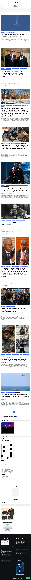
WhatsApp (28, 578)
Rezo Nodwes (4, 37)
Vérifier (3, 460)
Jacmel (8, 431)
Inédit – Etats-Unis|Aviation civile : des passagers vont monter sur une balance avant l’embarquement (13, 310)
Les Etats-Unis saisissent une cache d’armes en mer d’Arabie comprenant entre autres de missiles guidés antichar (15, 396)
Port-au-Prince (8, 429)
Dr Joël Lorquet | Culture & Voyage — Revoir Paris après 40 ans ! (22, 553)
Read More (4, 45)
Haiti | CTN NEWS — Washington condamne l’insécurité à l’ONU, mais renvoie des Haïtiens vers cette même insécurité (22, 550)
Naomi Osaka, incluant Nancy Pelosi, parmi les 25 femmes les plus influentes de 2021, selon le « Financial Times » (14, 190)
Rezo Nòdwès (4, 116)
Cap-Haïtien (8, 427)
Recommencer (15, 499)
